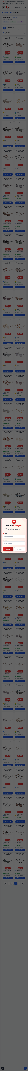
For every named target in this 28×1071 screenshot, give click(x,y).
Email (6, 540)
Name (6, 533)
